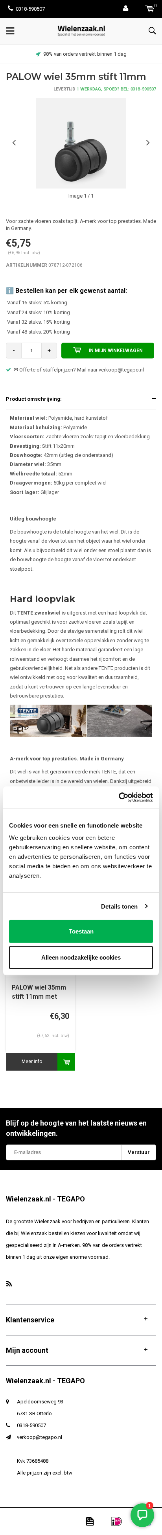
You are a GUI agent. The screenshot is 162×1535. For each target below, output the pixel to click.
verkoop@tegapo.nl (39, 1437)
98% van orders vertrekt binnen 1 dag (85, 54)
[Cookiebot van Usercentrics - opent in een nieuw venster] (118, 797)
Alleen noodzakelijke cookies (81, 957)
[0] (149, 9)
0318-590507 (30, 9)
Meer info (32, 1061)
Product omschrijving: (34, 399)
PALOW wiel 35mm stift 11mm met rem (39, 992)
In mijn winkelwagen (116, 350)
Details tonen (119, 906)
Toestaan (81, 931)
